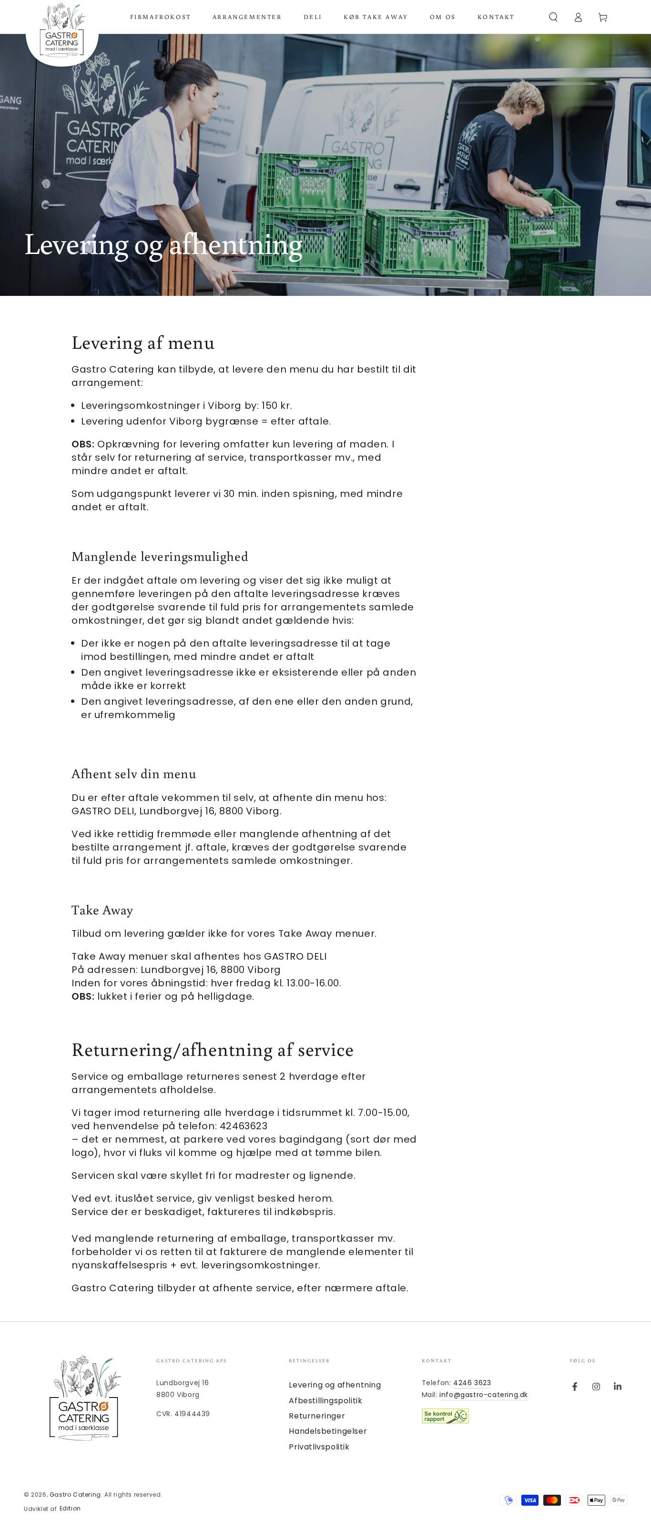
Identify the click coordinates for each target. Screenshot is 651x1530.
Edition (70, 1508)
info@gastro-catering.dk (483, 1394)
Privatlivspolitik (319, 1446)
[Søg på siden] (553, 17)
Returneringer (317, 1415)
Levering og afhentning (335, 1384)
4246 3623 (472, 1383)
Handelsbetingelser (328, 1431)
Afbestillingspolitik (325, 1400)
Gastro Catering (75, 1494)
